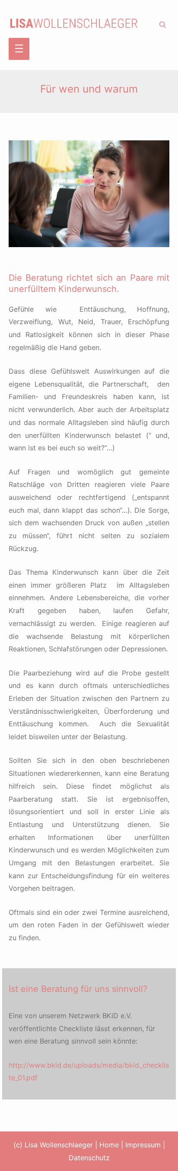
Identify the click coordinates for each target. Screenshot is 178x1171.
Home (109, 1144)
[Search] (162, 25)
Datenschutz (89, 1157)
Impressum (143, 1144)
